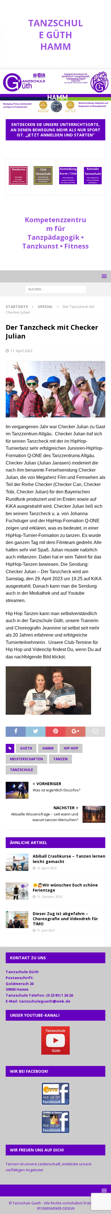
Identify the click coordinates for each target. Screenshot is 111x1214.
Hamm (48, 748)
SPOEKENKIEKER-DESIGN (56, 1208)
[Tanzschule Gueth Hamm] (55, 110)
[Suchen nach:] (55, 289)
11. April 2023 (21, 350)
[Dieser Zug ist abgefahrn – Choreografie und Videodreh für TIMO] (17, 924)
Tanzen (60, 759)
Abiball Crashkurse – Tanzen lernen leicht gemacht (69, 858)
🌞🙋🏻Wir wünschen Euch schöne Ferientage (65, 887)
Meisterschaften (26, 759)
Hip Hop (71, 748)
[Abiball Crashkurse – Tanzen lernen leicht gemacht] (17, 867)
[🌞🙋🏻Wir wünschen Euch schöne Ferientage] (17, 896)
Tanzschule (21, 769)
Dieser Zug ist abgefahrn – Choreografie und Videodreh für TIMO (65, 918)
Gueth (26, 748)
